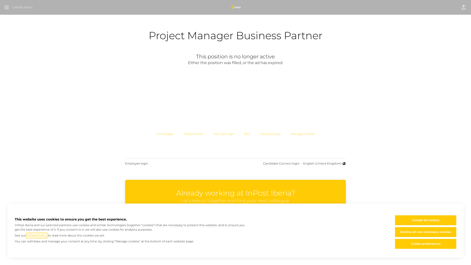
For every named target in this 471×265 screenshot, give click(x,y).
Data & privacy (270, 134)
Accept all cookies (425, 220)
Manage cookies (303, 134)
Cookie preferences (425, 243)
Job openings (224, 134)
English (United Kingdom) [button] (322, 164)
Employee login (136, 163)
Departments (193, 134)
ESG (247, 134)
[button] (463, 7)
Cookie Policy (37, 235)
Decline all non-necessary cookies (425, 232)
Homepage (165, 134)
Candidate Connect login (281, 163)
